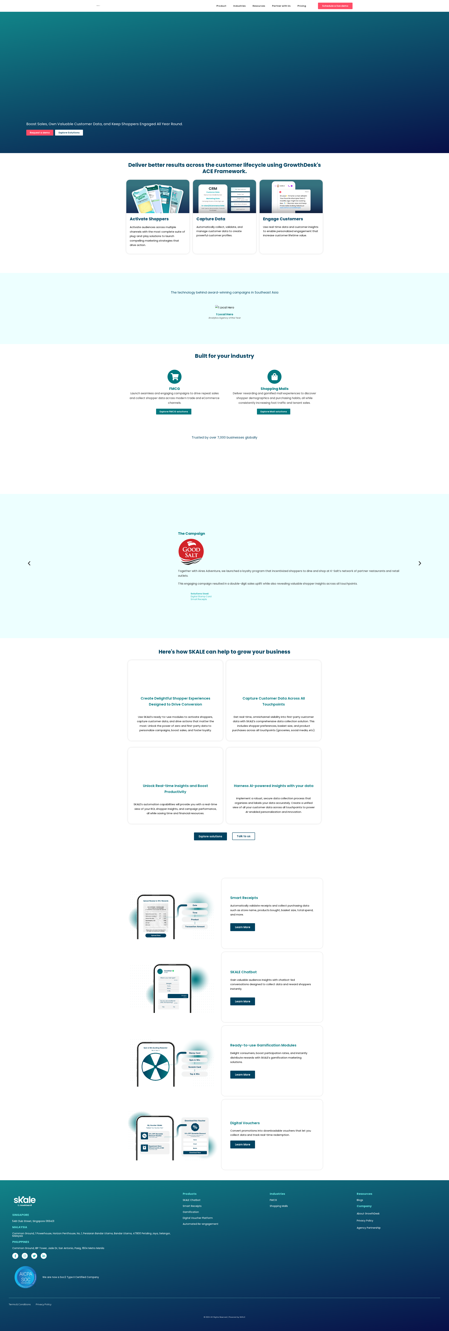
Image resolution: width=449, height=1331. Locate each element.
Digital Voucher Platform (198, 1218)
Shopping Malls (279, 1206)
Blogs (360, 1200)
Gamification (191, 1212)
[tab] (134, 869)
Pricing (301, 6)
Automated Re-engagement (200, 1224)
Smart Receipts (192, 1206)
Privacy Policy (365, 1220)
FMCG (273, 1200)
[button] (29, 563)
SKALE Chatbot (191, 1200)
